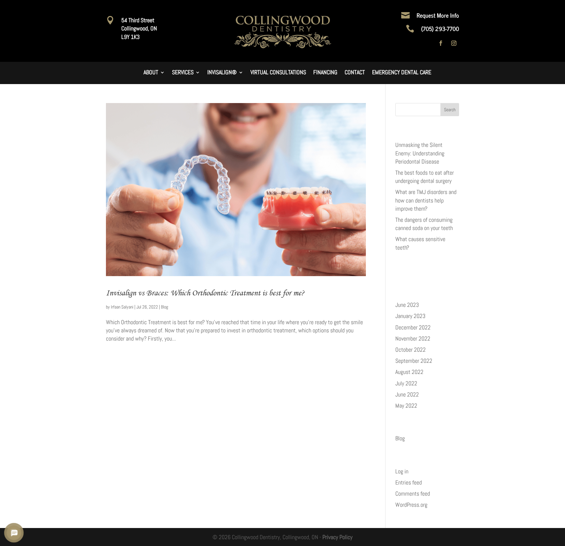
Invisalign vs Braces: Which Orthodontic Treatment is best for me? (205, 293)
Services (183, 73)
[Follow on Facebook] (441, 43)
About (151, 73)
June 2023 (407, 304)
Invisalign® (222, 73)
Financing (325, 73)
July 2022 (406, 383)
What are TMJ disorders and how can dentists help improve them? (425, 200)
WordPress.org (411, 504)
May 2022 (406, 405)
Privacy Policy (337, 537)
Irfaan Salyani (122, 307)
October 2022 (410, 349)
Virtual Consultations (278, 73)
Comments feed (412, 493)
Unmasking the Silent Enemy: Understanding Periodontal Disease (419, 153)
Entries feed (408, 482)
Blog (164, 307)
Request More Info (438, 15)
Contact (355, 73)
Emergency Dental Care (401, 73)
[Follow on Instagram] (454, 43)
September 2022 (413, 360)
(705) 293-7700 (440, 28)
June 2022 (407, 394)
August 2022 (409, 372)
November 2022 (412, 338)
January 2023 (410, 316)
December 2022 (413, 327)
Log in (401, 471)
